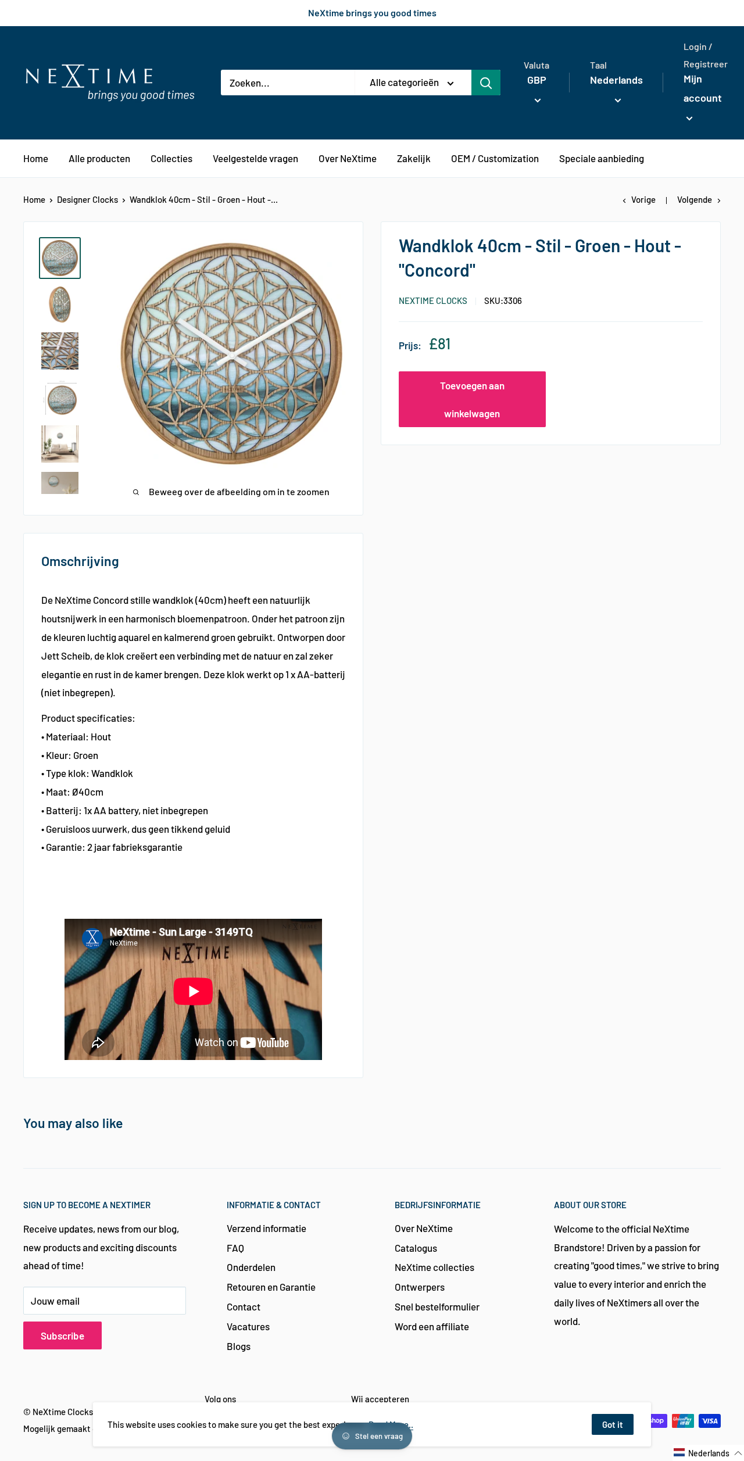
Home (34, 199)
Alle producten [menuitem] (99, 158)
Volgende (694, 199)
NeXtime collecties (434, 1267)
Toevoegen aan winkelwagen (472, 399)
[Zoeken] (485, 82)
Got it (612, 1424)
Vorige (643, 199)
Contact (243, 1306)
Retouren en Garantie (271, 1286)
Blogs (239, 1346)
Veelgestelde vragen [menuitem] (255, 158)
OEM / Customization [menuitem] (495, 158)
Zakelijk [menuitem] (414, 158)
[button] (708, 1453)
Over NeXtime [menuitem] (348, 158)
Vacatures (248, 1326)
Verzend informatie (266, 1228)
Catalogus (416, 1248)
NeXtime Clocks (433, 300)
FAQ (235, 1248)
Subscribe (62, 1335)
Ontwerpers (420, 1286)
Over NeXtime (424, 1228)
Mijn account (703, 88)
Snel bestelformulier (437, 1306)
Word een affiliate (432, 1326)
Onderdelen (251, 1267)
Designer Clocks (87, 199)
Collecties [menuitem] (171, 158)
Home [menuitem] (35, 158)
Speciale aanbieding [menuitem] (601, 158)
